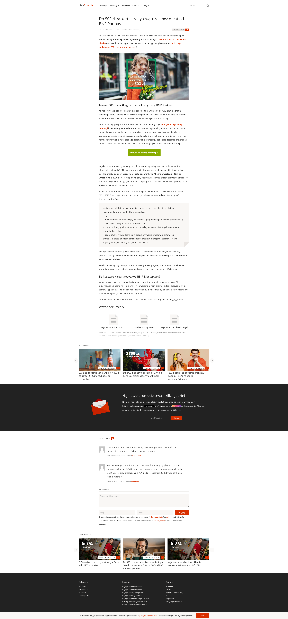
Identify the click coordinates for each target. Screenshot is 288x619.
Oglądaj (176, 406)
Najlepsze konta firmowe (132, 589)
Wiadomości (83, 589)
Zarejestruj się (157, 517)
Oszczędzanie (84, 595)
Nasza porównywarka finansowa (134, 604)
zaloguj (169, 517)
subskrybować (159, 521)
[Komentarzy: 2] (187, 30)
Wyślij (182, 512)
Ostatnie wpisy (86, 534)
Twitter (169, 589)
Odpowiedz (136, 456)
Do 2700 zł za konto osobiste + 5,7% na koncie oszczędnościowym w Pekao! (142, 374)
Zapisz (176, 418)
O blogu (145, 5)
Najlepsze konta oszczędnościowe (135, 598)
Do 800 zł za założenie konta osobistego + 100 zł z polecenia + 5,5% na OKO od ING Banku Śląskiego (143, 565)
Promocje (103, 5)
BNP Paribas (162, 332)
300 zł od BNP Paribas (112, 332)
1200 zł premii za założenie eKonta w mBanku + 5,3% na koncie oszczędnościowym (186, 376)
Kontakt (135, 5)
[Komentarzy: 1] (118, 368)
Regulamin (170, 598)
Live (87, 5)
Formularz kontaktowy (174, 592)
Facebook (169, 586)
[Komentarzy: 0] (118, 557)
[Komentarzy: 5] (207, 368)
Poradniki (126, 5)
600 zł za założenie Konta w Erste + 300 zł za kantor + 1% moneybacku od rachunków (99, 376)
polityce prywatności (148, 615)
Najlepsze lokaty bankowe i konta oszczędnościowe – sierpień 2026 (184, 564)
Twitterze (163, 406)
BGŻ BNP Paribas (149, 332)
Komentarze (105, 438)
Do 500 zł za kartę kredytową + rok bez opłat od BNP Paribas (141, 21)
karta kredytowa (174, 332)
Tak (202, 615)
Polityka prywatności (174, 601)
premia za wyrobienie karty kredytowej (133, 336)
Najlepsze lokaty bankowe (132, 595)
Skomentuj (104, 489)
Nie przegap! (84, 345)
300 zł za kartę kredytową (132, 332)
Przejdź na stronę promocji (143, 152)
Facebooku (137, 406)
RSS (167, 595)
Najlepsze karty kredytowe (132, 592)
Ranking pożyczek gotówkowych (134, 601)
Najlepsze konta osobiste (132, 586)
